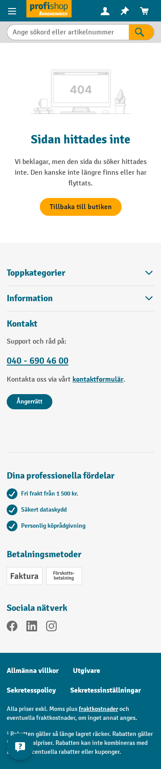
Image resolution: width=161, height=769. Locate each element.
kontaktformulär (97, 379)
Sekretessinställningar (105, 690)
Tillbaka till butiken (81, 206)
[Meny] (13, 10)
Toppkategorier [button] (36, 272)
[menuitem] (105, 11)
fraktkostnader (98, 709)
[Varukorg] (144, 11)
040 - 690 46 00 (37, 360)
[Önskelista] (125, 11)
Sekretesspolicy (31, 690)
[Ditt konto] (105, 10)
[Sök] (141, 32)
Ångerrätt (29, 401)
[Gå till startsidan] (49, 8)
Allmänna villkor (33, 670)
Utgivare (86, 670)
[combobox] (68, 32)
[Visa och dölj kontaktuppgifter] (20, 746)
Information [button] (30, 298)
